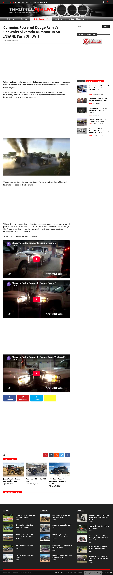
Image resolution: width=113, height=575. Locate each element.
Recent (89, 81)
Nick (90, 94)
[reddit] (56, 455)
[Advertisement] (36, 62)
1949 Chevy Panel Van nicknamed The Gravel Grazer (57, 481)
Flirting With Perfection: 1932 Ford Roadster (31, 2)
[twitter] (61, 455)
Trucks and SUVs (12, 41)
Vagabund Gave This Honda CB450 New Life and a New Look (99, 517)
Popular (81, 81)
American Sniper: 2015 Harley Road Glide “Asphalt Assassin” (98, 538)
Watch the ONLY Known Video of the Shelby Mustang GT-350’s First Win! (99, 131)
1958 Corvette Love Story (24, 545)
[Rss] (104, 2)
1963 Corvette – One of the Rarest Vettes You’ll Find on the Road (25, 537)
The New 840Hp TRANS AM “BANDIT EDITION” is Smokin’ (98, 110)
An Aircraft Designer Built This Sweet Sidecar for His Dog (98, 558)
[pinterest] (45, 455)
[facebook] (67, 455)
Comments (99, 81)
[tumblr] (51, 455)
